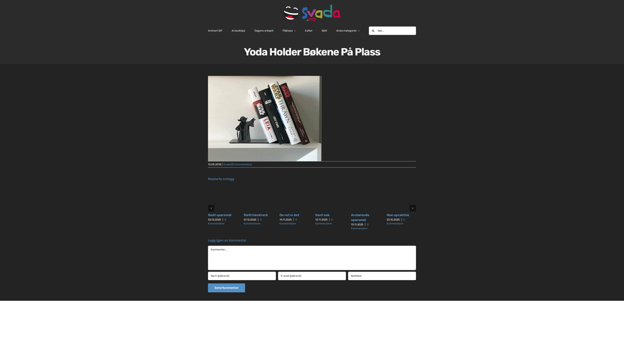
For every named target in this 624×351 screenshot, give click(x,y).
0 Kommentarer (242, 164)
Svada (227, 164)
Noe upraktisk (398, 215)
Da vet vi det (289, 215)
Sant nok (322, 215)
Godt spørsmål (219, 215)
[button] (211, 208)
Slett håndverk (256, 215)
